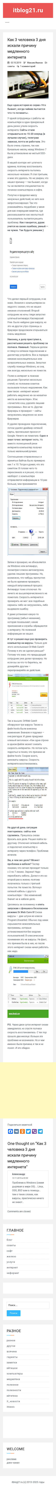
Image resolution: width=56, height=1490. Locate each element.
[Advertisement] (28, 1090)
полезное (13, 1384)
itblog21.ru (28, 10)
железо (11, 1256)
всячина (12, 1351)
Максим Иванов (35, 63)
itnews (11, 1406)
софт (10, 1250)
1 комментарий (27, 66)
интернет (12, 1267)
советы (11, 66)
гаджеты (12, 1357)
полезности (14, 1390)
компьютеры (15, 1373)
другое (11, 1346)
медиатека (13, 1379)
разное (11, 1340)
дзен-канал (13, 1462)
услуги (11, 1262)
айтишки (12, 1368)
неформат (13, 1273)
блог (9, 1239)
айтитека (12, 1395)
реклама (11, 1459)
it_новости (13, 1401)
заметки (12, 1362)
